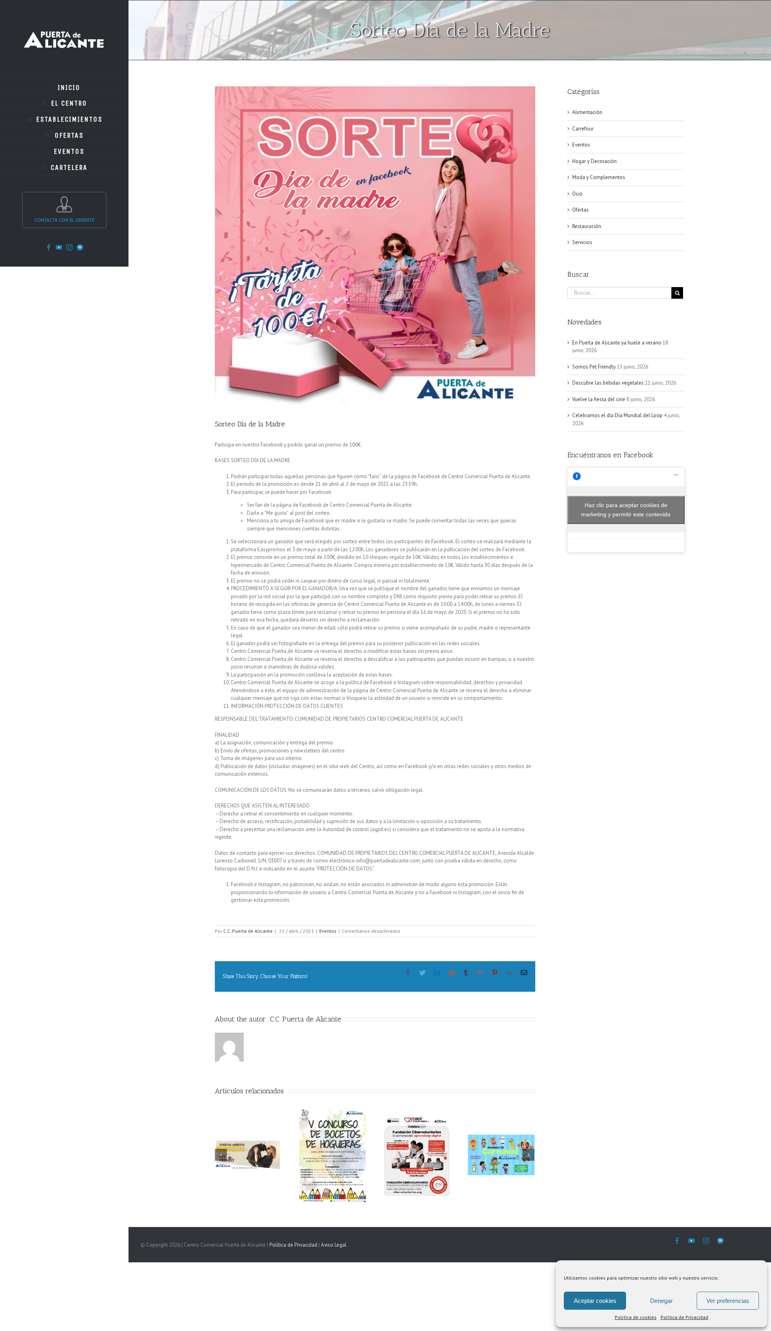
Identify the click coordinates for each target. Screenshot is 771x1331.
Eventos (328, 931)
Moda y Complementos (598, 177)
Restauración (586, 226)
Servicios (582, 242)
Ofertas (580, 209)
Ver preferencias (727, 1300)
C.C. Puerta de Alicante (248, 931)
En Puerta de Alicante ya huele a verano (616, 342)
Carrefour (583, 128)
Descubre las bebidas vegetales (608, 382)
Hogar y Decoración (594, 161)
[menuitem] (64, 87)
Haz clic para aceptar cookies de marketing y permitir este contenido (626, 510)
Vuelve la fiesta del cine (598, 399)
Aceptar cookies (595, 1300)
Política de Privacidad (684, 1317)
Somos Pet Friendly (594, 366)
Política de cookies (636, 1317)
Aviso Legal (334, 1244)
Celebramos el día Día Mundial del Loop (617, 415)
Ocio (577, 193)
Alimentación (587, 112)
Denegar (661, 1300)
